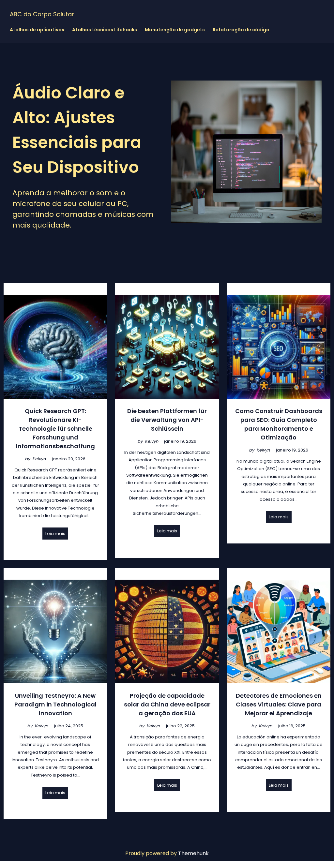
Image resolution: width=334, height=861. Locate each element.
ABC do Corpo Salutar (42, 14)
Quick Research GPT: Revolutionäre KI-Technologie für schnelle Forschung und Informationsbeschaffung (55, 428)
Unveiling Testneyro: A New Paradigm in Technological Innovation (55, 704)
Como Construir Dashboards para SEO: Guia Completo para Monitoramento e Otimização (278, 424)
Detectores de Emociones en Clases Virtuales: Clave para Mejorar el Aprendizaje (279, 704)
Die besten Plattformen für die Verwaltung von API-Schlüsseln (167, 420)
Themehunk (193, 853)
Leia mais (55, 533)
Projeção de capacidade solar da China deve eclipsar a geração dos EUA (167, 704)
